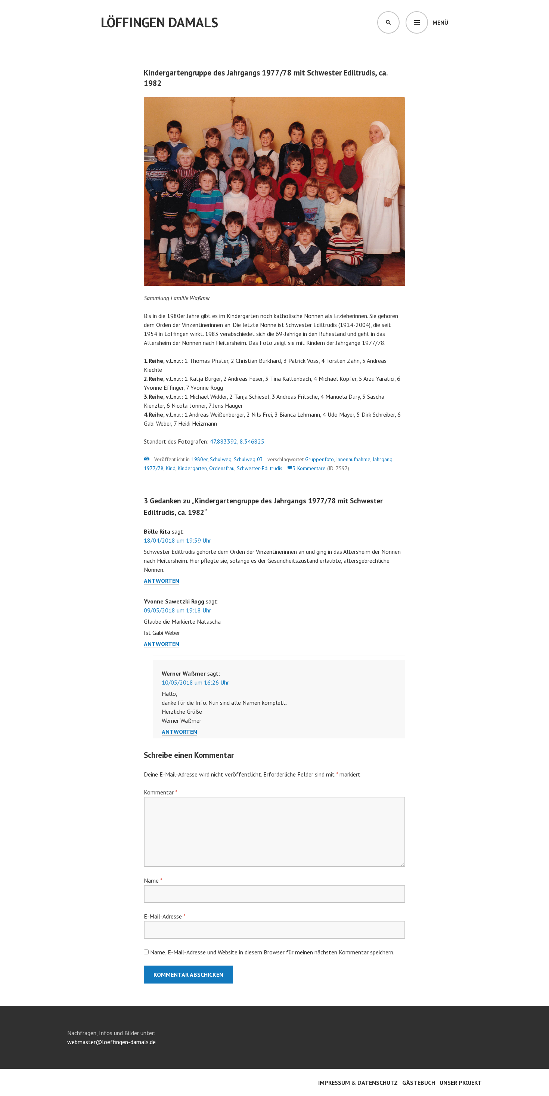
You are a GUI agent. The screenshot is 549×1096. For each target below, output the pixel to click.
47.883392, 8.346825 (237, 441)
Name (153, 880)
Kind (171, 468)
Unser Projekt (461, 1082)
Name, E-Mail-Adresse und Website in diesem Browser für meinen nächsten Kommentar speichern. (272, 952)
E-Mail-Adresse (164, 916)
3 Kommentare (309, 468)
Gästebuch (418, 1082)
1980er (199, 459)
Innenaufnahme (353, 459)
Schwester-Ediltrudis (259, 468)
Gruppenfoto (319, 459)
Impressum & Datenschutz (358, 1082)
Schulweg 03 (248, 459)
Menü (440, 22)
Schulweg (221, 459)
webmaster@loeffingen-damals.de (111, 1042)
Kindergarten (192, 468)
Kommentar (160, 792)
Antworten (161, 580)
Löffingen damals (159, 22)
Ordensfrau (222, 468)
